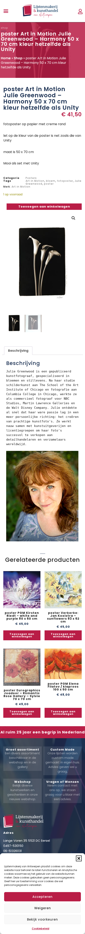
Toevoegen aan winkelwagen (44, 206)
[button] (79, 858)
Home (6, 58)
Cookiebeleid (40, 928)
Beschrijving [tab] (18, 350)
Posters (31, 178)
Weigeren (42, 908)
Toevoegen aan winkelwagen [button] (21, 635)
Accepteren (42, 897)
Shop (18, 58)
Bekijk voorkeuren (42, 919)
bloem (50, 181)
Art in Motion (35, 181)
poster (49, 183)
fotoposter (65, 181)
